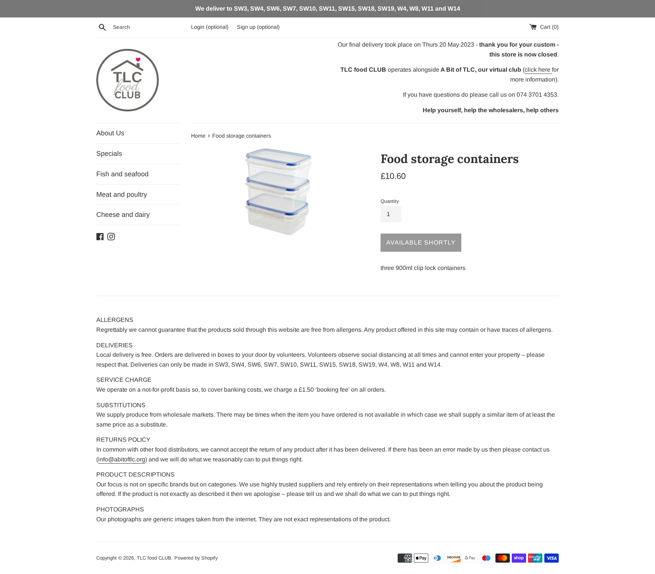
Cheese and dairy (123, 214)
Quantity (390, 201)
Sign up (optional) (258, 27)
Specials (109, 153)
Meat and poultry (121, 194)
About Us (110, 133)
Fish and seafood (122, 174)
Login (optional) (210, 27)
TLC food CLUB (154, 558)
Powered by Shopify (196, 558)
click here (538, 69)
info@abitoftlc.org (121, 459)
